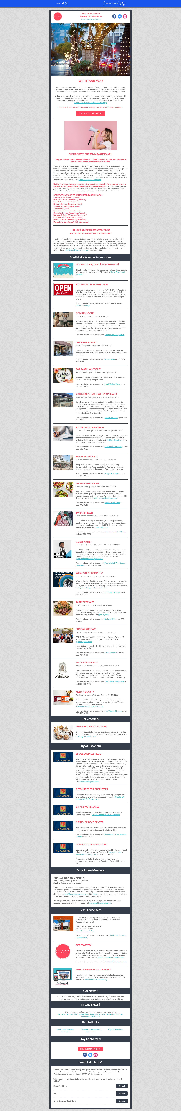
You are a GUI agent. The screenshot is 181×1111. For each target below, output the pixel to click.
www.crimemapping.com (86, 854)
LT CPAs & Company (113, 447)
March (77, 1014)
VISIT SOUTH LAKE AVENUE (90, 113)
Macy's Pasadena (112, 473)
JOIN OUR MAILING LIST (90, 1049)
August (102, 1014)
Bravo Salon (110, 359)
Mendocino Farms (112, 503)
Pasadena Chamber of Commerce (90, 1030)
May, (87, 1014)
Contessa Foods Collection (90, 180)
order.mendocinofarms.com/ (105, 498)
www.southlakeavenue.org (90, 19)
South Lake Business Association (65, 1030)
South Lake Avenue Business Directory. (90, 103)
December (95, 1016)
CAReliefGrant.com (115, 440)
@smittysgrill (103, 615)
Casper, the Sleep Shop (114, 335)
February (69, 1014)
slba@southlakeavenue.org (76, 250)
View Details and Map (85, 931)
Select (122, 1086)
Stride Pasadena (111, 653)
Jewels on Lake (111, 418)
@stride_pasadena (84, 642)
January (61, 1014)
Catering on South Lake (86, 736)
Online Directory (82, 305)
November (85, 1016)
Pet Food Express (112, 592)
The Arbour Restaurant (114, 682)
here (95, 894)
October (119, 1014)
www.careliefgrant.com (89, 781)
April (82, 1014)
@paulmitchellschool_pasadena (89, 559)
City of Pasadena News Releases (106, 815)
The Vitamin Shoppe (113, 711)
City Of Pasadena (115, 1029)
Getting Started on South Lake (110, 957)
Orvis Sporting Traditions (115, 532)
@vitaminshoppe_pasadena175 (89, 706)
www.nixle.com (115, 852)
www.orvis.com (101, 527)
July (96, 1014)
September (110, 1014)
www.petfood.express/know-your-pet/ (91, 588)
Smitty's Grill (110, 619)
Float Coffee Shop (112, 384)
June (92, 1014)
